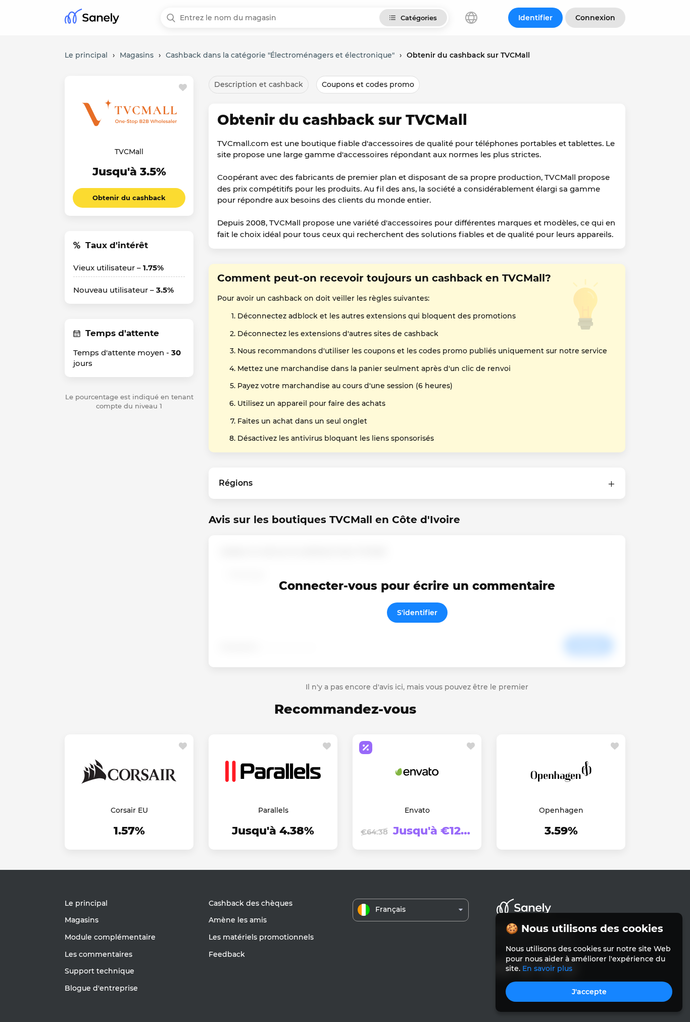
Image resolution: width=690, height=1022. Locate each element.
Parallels (273, 810)
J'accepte (589, 991)
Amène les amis (238, 919)
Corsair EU (129, 810)
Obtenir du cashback (129, 198)
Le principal (86, 903)
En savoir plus (547, 968)
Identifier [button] (535, 17)
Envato (417, 810)
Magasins (81, 919)
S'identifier (417, 612)
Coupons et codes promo (368, 84)
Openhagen (561, 810)
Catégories (419, 18)
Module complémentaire (110, 937)
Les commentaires (98, 954)
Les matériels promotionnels (261, 937)
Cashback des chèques (250, 903)
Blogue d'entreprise (101, 988)
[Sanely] (92, 18)
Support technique (99, 970)
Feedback (227, 954)
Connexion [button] (595, 17)
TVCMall (129, 151)
